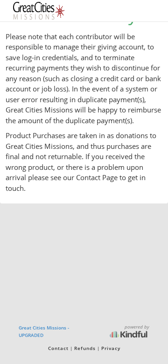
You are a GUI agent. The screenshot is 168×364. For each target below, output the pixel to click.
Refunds (85, 348)
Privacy (110, 348)
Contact (58, 348)
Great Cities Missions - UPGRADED (44, 331)
